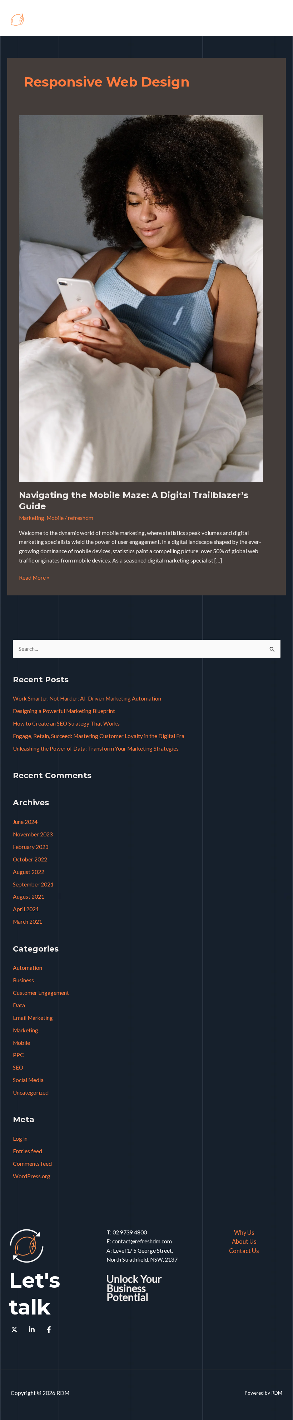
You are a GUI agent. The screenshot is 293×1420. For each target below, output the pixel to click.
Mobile (55, 518)
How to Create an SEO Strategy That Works (66, 723)
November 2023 (33, 834)
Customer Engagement (41, 992)
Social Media (28, 1080)
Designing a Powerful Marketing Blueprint (64, 711)
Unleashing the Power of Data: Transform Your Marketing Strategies (96, 748)
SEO (18, 1067)
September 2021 (33, 884)
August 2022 (28, 872)
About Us (244, 1241)
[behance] (32, 1329)
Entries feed (27, 1151)
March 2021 (27, 921)
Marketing (31, 518)
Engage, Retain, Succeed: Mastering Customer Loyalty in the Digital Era (98, 736)
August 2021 (28, 896)
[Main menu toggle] (278, 19)
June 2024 (25, 822)
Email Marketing (33, 1017)
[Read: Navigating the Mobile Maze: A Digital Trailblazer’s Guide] (141, 298)
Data (19, 1005)
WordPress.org (31, 1176)
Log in (20, 1138)
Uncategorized (31, 1092)
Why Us (244, 1232)
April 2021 (26, 909)
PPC (18, 1055)
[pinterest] (15, 1329)
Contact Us (244, 1250)
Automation (27, 967)
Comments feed (32, 1163)
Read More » (34, 577)
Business (23, 980)
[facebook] (50, 1329)
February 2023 (31, 847)
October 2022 (30, 859)
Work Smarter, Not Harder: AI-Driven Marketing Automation (87, 698)
